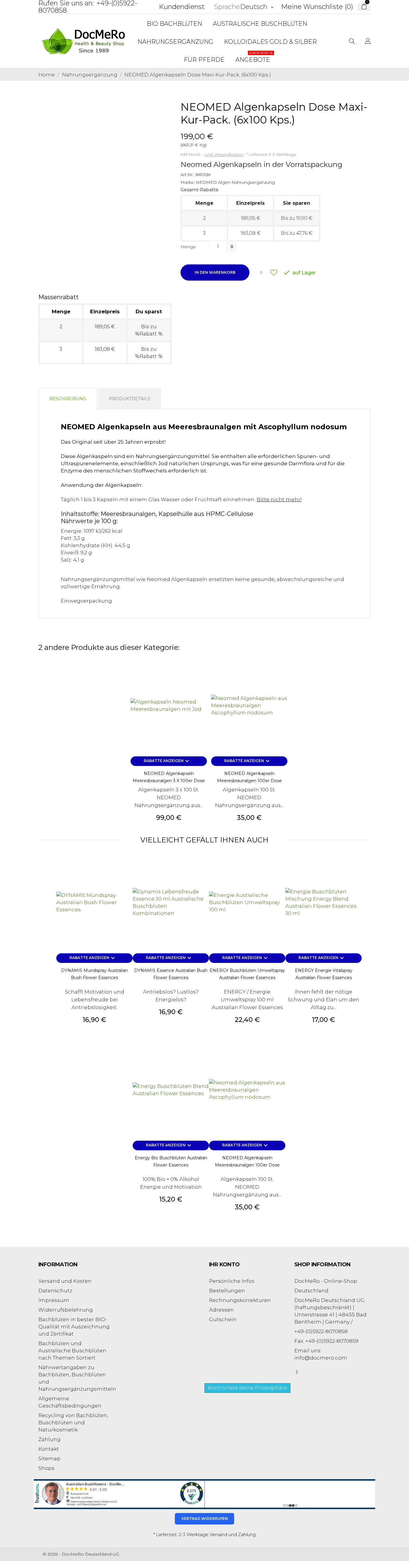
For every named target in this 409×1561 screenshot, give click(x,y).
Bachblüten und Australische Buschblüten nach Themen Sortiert (72, 1350)
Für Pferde (204, 59)
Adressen (221, 1310)
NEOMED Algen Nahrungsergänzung (235, 182)
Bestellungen (227, 1291)
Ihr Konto (224, 1264)
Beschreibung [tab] (67, 398)
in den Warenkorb (215, 272)
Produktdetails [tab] (129, 398)
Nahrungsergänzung (175, 41)
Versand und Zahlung (233, 1534)
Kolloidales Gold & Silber (270, 41)
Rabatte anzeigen (167, 761)
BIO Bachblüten (174, 23)
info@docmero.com (320, 1358)
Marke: (188, 182)
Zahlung (49, 1439)
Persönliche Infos (232, 1281)
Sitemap (49, 1458)
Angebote (254, 57)
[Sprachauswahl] (368, 42)
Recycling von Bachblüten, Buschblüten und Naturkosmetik (73, 1422)
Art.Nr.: (187, 174)
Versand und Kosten (65, 1281)
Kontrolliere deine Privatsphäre (247, 1388)
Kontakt (48, 1449)
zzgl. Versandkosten (224, 154)
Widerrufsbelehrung (65, 1310)
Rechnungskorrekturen (240, 1300)
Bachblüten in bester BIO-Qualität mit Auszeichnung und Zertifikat (74, 1326)
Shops (46, 1468)
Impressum (53, 1300)
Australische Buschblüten (260, 23)
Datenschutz (55, 1291)
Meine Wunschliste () (317, 7)
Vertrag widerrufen (204, 1518)
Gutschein (223, 1319)
